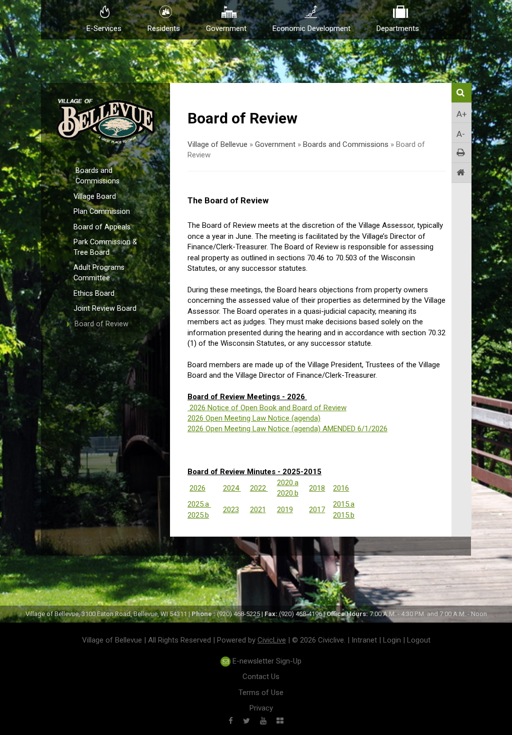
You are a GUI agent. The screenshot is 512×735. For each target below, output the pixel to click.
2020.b (287, 493)
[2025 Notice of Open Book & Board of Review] (189, 407)
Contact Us (261, 676)
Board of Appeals (102, 227)
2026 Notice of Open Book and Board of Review (268, 407)
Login (392, 640)
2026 (198, 488)
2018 (317, 488)
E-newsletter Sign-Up (266, 661)
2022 (259, 488)
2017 (317, 509)
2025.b (198, 515)
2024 (232, 488)
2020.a (287, 482)
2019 (285, 509)
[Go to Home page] (462, 173)
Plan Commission (102, 211)
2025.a (199, 504)
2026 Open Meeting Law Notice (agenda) (254, 418)
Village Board (95, 196)
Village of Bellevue (218, 144)
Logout (418, 640)
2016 (341, 488)
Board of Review (101, 324)
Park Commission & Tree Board (105, 247)
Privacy (261, 708)
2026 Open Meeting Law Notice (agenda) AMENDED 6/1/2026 (288, 428)
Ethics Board (94, 293)
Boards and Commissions (98, 175)
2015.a (343, 504)
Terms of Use (261, 692)
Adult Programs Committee (99, 272)
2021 (258, 509)
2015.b (343, 515)
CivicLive (272, 640)
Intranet (364, 640)
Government (275, 144)
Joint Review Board (105, 308)
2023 (231, 509)
